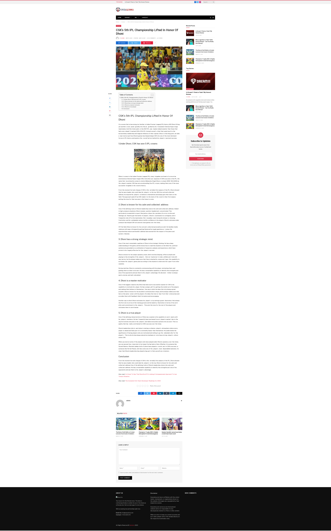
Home (119, 17)
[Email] (109, 115)
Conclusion (126, 108)
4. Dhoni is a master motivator (132, 105)
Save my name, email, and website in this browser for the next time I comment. (141, 472)
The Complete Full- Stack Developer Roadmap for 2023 (143, 381)
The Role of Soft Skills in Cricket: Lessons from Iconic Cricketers (125, 432)
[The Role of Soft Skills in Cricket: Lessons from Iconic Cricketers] (126, 424)
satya (188, 96)
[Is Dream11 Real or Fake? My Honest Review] (190, 33)
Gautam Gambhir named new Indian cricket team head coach (172, 432)
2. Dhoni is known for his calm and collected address (137, 101)
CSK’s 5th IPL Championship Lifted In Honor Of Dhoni (137, 97)
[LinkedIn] (109, 106)
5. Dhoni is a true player (130, 106)
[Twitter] (109, 102)
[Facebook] (109, 98)
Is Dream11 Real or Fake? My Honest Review (204, 32)
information (190, 89)
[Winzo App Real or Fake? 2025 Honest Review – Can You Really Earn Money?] (190, 42)
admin (122, 38)
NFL (136, 17)
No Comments (152, 38)
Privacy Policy (201, 165)
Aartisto (132, 525)
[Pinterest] (109, 111)
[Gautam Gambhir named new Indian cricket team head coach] (172, 424)
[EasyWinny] (124, 10)
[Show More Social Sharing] (155, 42)
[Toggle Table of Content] (151, 95)
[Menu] (213, 18)
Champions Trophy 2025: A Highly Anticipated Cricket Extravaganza (148, 432)
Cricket (127, 17)
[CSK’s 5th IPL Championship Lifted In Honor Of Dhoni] (149, 68)
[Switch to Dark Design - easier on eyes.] (211, 17)
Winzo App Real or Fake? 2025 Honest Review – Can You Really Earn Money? (144, 2)
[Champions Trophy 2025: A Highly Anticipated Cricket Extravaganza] (149, 424)
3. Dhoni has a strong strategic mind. (133, 103)
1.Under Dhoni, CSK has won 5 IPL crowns (134, 99)
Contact (145, 17)
